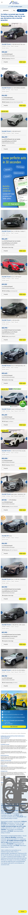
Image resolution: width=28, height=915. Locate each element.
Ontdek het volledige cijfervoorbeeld (8, 55)
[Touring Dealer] (14, 2)
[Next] (26, 32)
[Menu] (2, 2)
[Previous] (2, 32)
